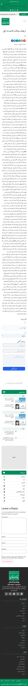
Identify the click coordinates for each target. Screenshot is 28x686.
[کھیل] (4, 501)
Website (4, 549)
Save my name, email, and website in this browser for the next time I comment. (14, 557)
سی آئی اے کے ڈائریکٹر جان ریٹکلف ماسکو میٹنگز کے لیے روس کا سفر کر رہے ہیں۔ (8, 439)
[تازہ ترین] (4, 483)
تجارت (23, 486)
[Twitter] (12, 10)
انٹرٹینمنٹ (22, 495)
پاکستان (22, 412)
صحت (23, 498)
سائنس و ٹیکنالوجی (20, 492)
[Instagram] (15, 10)
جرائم (24, 489)
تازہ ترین (23, 483)
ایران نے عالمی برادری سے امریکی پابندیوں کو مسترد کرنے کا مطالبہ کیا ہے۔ (9, 432)
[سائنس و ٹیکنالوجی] (4, 492)
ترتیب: (25, 332)
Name (4, 536)
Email (4, 543)
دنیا (23, 429)
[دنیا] (4, 480)
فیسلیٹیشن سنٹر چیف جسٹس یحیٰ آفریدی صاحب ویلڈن (9, 406)
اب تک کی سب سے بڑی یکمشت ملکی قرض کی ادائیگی (9, 400)
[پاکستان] (4, 477)
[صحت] (4, 498)
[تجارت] (4, 486)
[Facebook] (10, 10)
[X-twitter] (18, 594)
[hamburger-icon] (24, 21)
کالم (23, 396)
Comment (5, 517)
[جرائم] (4, 489)
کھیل (23, 501)
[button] (12, 40)
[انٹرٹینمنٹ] (4, 495)
